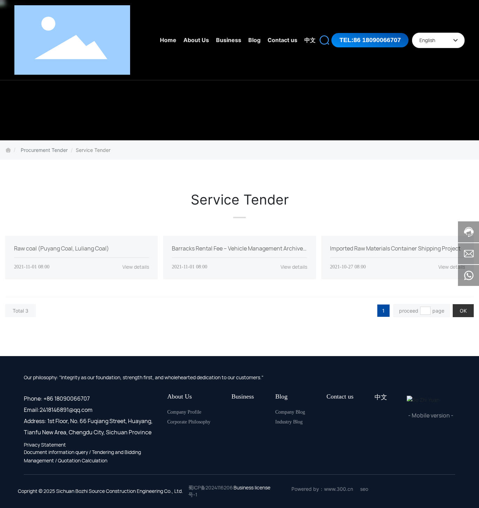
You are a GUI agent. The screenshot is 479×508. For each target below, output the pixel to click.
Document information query (56, 452)
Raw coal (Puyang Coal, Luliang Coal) (61, 248)
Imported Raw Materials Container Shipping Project (395, 248)
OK (463, 311)
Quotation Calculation (82, 460)
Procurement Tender (44, 150)
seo (364, 489)
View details (135, 266)
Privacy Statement (45, 444)
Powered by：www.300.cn (322, 489)
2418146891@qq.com (66, 410)
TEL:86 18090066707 (370, 40)
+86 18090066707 (66, 398)
